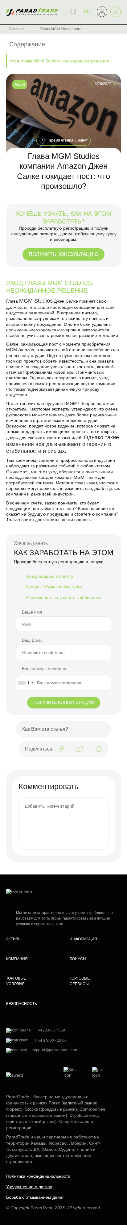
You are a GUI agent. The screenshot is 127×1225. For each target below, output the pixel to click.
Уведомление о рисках (29, 1187)
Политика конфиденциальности (38, 1176)
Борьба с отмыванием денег (35, 1197)
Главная (16, 29)
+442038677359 (50, 1030)
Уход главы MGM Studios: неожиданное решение (59, 60)
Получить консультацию (63, 254)
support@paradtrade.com (54, 1050)
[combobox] (25, 682)
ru (87, 11)
